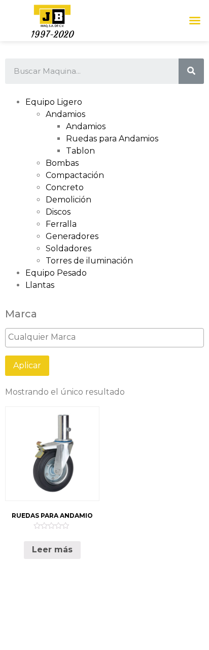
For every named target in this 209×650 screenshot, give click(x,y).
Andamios (65, 114)
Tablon (80, 151)
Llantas (39, 285)
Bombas (62, 163)
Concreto (65, 187)
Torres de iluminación (89, 260)
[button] (195, 20)
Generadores (72, 236)
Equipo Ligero (53, 102)
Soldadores (68, 248)
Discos (58, 212)
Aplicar (27, 365)
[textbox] (107, 337)
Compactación (75, 175)
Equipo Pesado (56, 273)
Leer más (52, 549)
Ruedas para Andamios (112, 138)
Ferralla (61, 224)
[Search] (191, 71)
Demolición (68, 199)
